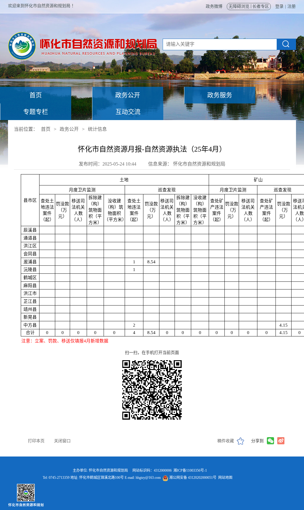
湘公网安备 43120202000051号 (192, 478)
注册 (291, 6)
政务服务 (219, 95)
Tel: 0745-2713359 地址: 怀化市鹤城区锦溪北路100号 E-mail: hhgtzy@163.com (137, 478)
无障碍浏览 (239, 6)
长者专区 (260, 6)
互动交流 (127, 111)
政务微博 (214, 6)
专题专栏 (35, 111)
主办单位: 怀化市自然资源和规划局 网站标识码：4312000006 (137, 470)
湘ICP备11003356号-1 (190, 470)
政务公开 (127, 95)
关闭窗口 (62, 441)
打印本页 (36, 441)
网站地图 (225, 478)
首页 (35, 95)
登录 (279, 6)
